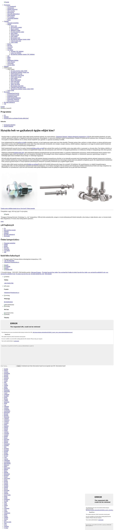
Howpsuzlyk (10, 12)
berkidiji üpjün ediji (19, 152)
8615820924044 (8, 302)
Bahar (9, 57)
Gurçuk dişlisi (11, 65)
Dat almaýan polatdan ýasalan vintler (20, 39)
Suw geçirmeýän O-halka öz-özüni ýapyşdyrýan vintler (72, 272)
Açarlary (9, 48)
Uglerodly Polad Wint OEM (18, 87)
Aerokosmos (10, 8)
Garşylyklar (10, 63)
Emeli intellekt (11, 15)
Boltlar (9, 44)
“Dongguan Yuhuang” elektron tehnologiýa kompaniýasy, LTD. (73, 136)
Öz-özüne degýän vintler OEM (19, 71)
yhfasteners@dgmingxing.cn (11, 262)
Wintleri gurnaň (15, 35)
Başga (9, 20)
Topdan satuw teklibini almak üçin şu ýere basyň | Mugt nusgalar (18, 208)
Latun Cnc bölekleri (16, 53)
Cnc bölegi (10, 50)
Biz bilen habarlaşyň (9, 102)
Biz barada (7, 92)
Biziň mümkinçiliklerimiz (14, 98)
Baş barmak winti (15, 38)
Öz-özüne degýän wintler (17, 32)
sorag (2, 221)
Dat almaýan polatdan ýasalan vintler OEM (22, 89)
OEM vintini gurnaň (16, 77)
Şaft (8, 56)
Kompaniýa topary (12, 96)
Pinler (8, 59)
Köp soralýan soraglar (13, 101)
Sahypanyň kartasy (36, 272)
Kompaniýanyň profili (13, 95)
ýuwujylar (10, 47)
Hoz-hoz (9, 45)
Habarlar (6, 66)
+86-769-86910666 (9, 260)
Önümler (6, 21)
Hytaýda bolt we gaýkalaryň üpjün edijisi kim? (16, 118)
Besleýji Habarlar (8, 126)
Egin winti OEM (15, 81)
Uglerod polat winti (16, 41)
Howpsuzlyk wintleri (16, 27)
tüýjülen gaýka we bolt (38, 148)
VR (5, 104)
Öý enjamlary (11, 17)
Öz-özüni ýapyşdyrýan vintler (50, 272)
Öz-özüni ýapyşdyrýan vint (23, 274)
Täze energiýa (11, 11)
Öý (5, 115)
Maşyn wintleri (15, 29)
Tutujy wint (14, 26)
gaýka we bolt (21, 142)
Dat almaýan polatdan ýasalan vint (20, 72)
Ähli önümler (48, 274)
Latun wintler (14, 42)
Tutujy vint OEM (15, 84)
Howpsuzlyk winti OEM (17, 75)
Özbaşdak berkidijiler (13, 23)
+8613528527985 (8, 283)
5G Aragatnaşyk (11, 6)
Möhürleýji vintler (15, 30)
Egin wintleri (14, 36)
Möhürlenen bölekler (12, 60)
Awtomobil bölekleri (12, 18)
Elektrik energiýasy (12, 9)
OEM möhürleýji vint (16, 74)
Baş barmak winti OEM (17, 86)
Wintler (9, 24)
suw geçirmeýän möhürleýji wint (96, 272)
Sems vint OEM (15, 83)
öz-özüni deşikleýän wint (37, 274)
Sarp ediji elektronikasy (13, 14)
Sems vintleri (14, 33)
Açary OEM (10, 90)
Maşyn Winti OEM (16, 80)
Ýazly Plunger (11, 62)
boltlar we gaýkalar (33, 164)
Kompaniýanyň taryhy (13, 93)
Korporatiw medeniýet (13, 99)
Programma (7, 5)
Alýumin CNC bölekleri (17, 51)
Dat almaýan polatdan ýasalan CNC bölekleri (23, 54)
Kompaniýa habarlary (9, 124)
